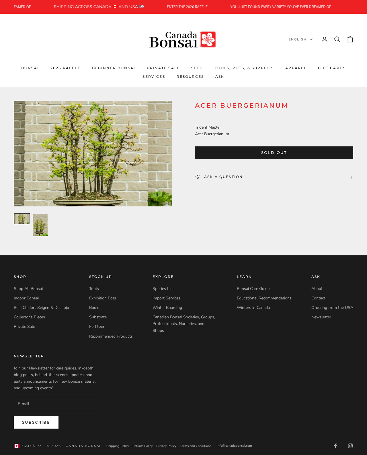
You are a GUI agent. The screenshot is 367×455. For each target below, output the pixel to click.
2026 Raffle (65, 67)
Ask (219, 76)
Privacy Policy (166, 446)
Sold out (274, 152)
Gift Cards (332, 67)
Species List (163, 288)
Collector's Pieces (29, 317)
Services (153, 76)
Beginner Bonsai (113, 67)
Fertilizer (96, 326)
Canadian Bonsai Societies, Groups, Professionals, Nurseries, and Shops (184, 323)
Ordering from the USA (332, 307)
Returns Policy (142, 446)
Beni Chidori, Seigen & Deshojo (41, 307)
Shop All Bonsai (28, 288)
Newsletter (321, 317)
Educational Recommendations (264, 298)
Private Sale (163, 67)
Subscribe (36, 422)
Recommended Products (111, 336)
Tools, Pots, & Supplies (244, 67)
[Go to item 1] (22, 218)
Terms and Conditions (195, 446)
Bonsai (30, 67)
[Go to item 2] (40, 225)
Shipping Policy (117, 446)
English (297, 39)
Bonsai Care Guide (253, 288)
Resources (190, 76)
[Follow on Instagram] (350, 446)
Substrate (98, 317)
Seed (197, 67)
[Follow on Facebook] (335, 446)
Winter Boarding (167, 307)
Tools (94, 288)
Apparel (296, 67)
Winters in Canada (253, 307)
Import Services (166, 298)
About (317, 288)
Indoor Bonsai (26, 298)
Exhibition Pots (102, 298)
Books (94, 307)
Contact (318, 298)
